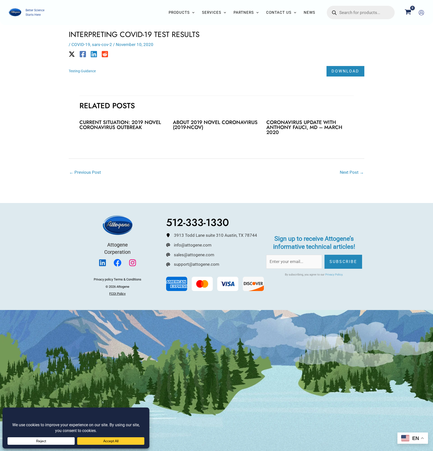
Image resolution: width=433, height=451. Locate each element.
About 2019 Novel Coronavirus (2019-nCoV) (215, 125)
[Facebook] (83, 54)
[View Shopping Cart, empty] (407, 12)
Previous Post (85, 172)
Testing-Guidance (82, 71)
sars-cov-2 (102, 44)
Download (345, 71)
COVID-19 (80, 44)
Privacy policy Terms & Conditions (117, 279)
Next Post (352, 172)
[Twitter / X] (72, 54)
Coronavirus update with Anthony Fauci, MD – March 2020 (304, 127)
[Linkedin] (94, 54)
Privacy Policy (333, 274)
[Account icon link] (421, 13)
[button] (192, 12)
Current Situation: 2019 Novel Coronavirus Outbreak (120, 125)
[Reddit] (105, 54)
